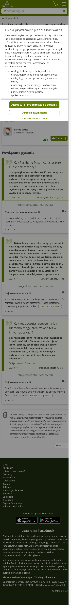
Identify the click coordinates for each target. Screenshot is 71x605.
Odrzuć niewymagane (34, 112)
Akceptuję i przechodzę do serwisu (34, 104)
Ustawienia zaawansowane (34, 118)
